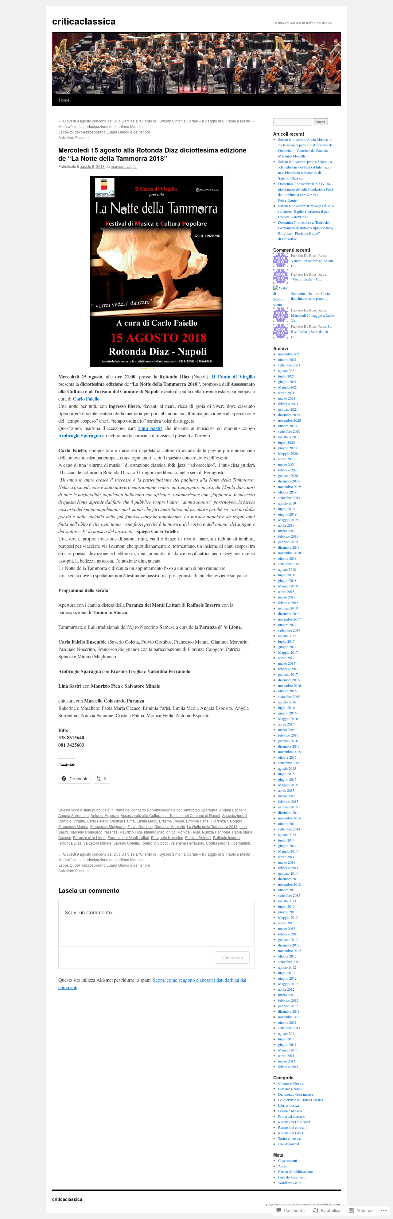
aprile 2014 (286, 856)
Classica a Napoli (290, 1088)
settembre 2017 (289, 630)
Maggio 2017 (288, 652)
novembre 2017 (289, 619)
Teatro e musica (289, 1138)
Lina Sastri (150, 427)
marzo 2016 (286, 729)
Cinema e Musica (290, 1083)
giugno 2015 (287, 779)
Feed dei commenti (291, 1176)
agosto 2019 (287, 503)
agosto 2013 (287, 900)
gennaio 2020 (288, 475)
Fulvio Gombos (140, 826)
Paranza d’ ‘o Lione (89, 837)
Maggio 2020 (288, 453)
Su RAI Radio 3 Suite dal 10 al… (311, 331)
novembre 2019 (289, 486)
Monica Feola (188, 831)
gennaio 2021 (288, 409)
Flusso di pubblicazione (295, 1171)
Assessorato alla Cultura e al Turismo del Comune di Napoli (170, 815)
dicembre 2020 (289, 414)
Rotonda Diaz (69, 843)
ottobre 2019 (287, 492)
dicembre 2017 (289, 613)
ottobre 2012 (287, 956)
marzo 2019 (286, 530)
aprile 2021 (286, 392)
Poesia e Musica (290, 1110)
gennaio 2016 (288, 740)
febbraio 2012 (288, 1000)
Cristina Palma (122, 820)
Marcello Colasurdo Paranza (94, 831)
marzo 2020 (286, 464)
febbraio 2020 (288, 469)
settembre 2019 (289, 497)
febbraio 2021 (288, 403)
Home (64, 100)
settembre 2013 (289, 895)
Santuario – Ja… (303, 293)
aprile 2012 (286, 989)
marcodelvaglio (124, 166)
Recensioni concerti (292, 1127)
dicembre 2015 (289, 746)
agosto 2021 (287, 370)
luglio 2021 (286, 375)
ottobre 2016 (287, 690)
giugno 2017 (287, 646)
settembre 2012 (289, 961)
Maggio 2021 (288, 387)
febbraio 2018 (288, 602)
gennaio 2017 (288, 674)
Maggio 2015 (288, 784)
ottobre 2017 (287, 624)
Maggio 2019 (288, 519)
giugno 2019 (287, 514)
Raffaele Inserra (226, 837)
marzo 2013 (286, 928)
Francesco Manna (73, 826)
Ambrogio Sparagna (79, 435)
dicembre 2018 (289, 547)
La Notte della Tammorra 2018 (212, 826)
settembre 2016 (289, 696)
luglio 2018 (286, 574)
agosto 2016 (287, 701)
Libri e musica (288, 1105)
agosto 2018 (287, 569)
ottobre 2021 (287, 359)
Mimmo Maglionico (160, 831)
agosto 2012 (287, 967)
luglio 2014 (286, 840)
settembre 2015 (289, 762)
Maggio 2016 (288, 718)
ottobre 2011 (287, 1022)
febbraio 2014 (288, 867)
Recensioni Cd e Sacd (294, 1121)
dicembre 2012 (289, 944)
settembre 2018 (289, 563)
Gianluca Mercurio (169, 826)
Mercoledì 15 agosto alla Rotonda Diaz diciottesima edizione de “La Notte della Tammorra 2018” (152, 154)
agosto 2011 (287, 1033)
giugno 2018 (287, 580)
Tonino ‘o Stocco (155, 843)
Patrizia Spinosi (198, 837)
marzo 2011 (286, 1060)
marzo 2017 (286, 663)
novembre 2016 (289, 685)
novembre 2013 (289, 884)
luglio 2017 (286, 641)
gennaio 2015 (288, 806)
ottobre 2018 (287, 558)
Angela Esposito (233, 809)
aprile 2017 (286, 657)
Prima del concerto (130, 809)
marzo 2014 (286, 862)
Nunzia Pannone (216, 831)
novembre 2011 (289, 1016)
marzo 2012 (286, 994)
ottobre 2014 (287, 823)
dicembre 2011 (289, 1011)
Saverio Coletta (126, 843)
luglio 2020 (286, 442)
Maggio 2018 (288, 585)
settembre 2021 (289, 364)
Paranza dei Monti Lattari (128, 837)
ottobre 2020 (287, 425)
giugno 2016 (287, 712)
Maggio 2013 (288, 917)
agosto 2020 (287, 436)
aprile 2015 (286, 790)
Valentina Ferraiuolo (187, 843)
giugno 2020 (287, 447)
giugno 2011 (287, 1044)
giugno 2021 (287, 381)
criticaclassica (84, 20)
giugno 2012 (287, 978)
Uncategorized (288, 1143)
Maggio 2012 (288, 983)
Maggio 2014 (288, 851)
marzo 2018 (286, 596)
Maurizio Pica (130, 831)
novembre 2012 (289, 950)
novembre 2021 (289, 353)
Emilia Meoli (147, 820)
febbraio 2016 (288, 735)
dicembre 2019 (289, 480)
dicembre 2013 (289, 878)
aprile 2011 (286, 1055)
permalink (241, 843)
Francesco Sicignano (108, 826)
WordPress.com (289, 1182)
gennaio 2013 (288, 939)
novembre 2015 (289, 751)
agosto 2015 (287, 768)
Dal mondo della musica (295, 1094)
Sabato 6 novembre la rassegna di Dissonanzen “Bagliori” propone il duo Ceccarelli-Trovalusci (306, 211)
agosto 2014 (287, 834)
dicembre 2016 (289, 679)
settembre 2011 (289, 1027)
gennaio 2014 (288, 873)
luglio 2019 (286, 508)
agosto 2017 (287, 635)
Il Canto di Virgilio (233, 376)
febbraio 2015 (288, 801)
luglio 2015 (286, 773)
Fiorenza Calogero (227, 820)
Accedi (283, 1165)
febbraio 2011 (288, 1066)
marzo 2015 (286, 795)
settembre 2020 (289, 431)
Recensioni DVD (290, 1132)
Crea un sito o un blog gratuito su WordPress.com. (303, 1204)
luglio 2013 (286, 906)
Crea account (287, 1160)
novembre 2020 (289, 420)
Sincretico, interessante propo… (311, 296)
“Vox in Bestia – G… (306, 279)
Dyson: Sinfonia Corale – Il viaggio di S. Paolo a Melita (207, 120)
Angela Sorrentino (73, 815)
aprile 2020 (286, 458)
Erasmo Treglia (171, 820)
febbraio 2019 (288, 536)
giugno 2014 (287, 845)
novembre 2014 (289, 817)
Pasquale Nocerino (167, 837)
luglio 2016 (286, 707)
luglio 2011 (286, 1038)
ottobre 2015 (287, 757)
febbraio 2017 (288, 668)
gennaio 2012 (288, 1005)
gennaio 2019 (288, 541)
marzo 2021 (286, 398)
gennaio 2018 (288, 608)
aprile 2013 (286, 922)
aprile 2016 (286, 724)
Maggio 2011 (288, 1049)
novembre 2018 (289, 552)
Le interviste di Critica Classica (300, 1099)
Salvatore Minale (97, 843)
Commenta (232, 957)
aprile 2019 (286, 525)
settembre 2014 (289, 828)
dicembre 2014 (289, 812)
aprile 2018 (286, 591)
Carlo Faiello (86, 398)
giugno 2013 (287, 911)
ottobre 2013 (287, 889)
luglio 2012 (286, 972)
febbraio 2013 (288, 933)
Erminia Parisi (197, 820)
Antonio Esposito (105, 815)
